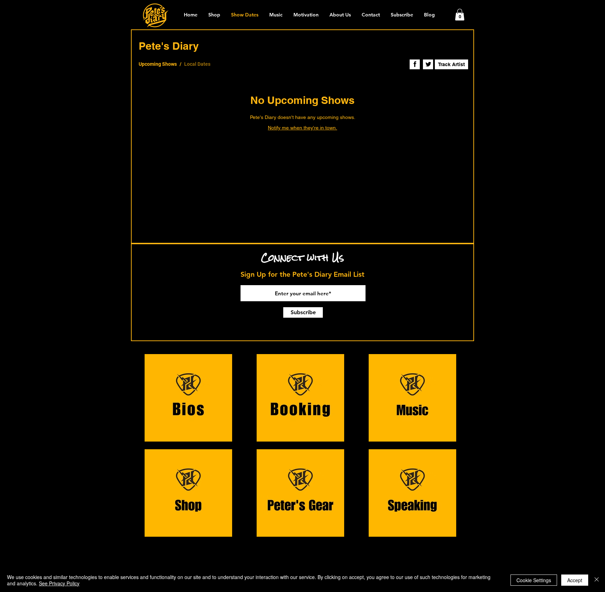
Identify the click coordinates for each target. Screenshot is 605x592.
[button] (460, 14)
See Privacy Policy (59, 583)
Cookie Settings (533, 580)
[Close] (596, 580)
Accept (574, 580)
